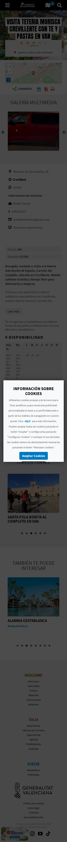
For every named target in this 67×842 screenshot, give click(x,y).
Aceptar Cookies (33, 456)
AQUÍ (28, 421)
